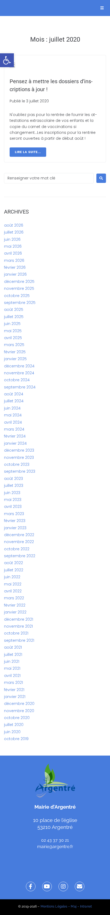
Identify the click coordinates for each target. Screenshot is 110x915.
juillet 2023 (13, 485)
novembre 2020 (19, 710)
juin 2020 (12, 732)
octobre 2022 (16, 549)
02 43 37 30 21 (55, 840)
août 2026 (13, 225)
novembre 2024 (19, 373)
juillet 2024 (13, 401)
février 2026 (15, 267)
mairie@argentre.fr (55, 846)
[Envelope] (79, 886)
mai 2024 (13, 415)
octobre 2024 (17, 380)
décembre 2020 (19, 703)
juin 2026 (12, 239)
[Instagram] (63, 886)
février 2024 (15, 436)
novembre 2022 (19, 541)
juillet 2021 (13, 654)
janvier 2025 (15, 359)
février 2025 (15, 352)
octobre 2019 (16, 738)
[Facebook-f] (31, 886)
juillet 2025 (13, 316)
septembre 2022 (19, 556)
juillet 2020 (13, 724)
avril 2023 (13, 506)
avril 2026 (13, 253)
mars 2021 (13, 682)
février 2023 (14, 520)
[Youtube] (47, 886)
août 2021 (13, 647)
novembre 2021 (18, 626)
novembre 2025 (19, 288)
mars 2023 (14, 513)
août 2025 (13, 309)
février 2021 (14, 689)
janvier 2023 (15, 528)
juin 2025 (12, 323)
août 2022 (13, 562)
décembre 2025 (19, 281)
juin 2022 (12, 577)
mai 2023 (12, 499)
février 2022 (14, 605)
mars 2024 (14, 429)
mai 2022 (12, 584)
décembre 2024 (19, 366)
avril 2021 (12, 675)
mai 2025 (13, 331)
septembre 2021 (19, 640)
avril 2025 (13, 337)
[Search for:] (49, 178)
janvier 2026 (15, 274)
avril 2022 (13, 591)
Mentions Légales (54, 906)
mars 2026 (14, 260)
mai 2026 (13, 246)
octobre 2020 (17, 717)
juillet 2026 (13, 232)
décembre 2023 (19, 450)
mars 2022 (14, 598)
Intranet (86, 906)
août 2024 (13, 394)
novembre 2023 (19, 457)
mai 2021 (12, 668)
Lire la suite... (28, 152)
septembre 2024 (20, 387)
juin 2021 (11, 661)
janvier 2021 (14, 696)
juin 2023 (12, 492)
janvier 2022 (15, 612)
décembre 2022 (19, 534)
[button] (7, 60)
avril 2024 (13, 422)
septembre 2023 (19, 471)
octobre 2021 (16, 633)
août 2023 (13, 478)
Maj (73, 906)
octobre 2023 (16, 464)
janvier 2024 (15, 443)
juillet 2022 (13, 570)
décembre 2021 (18, 619)
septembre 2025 (20, 302)
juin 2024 (12, 408)
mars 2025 (14, 344)
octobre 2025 (17, 295)
